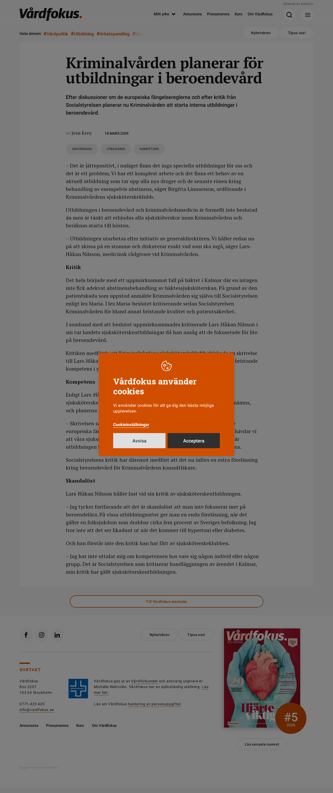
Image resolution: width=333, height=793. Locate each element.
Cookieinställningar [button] (131, 424)
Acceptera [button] (193, 441)
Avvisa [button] (139, 441)
